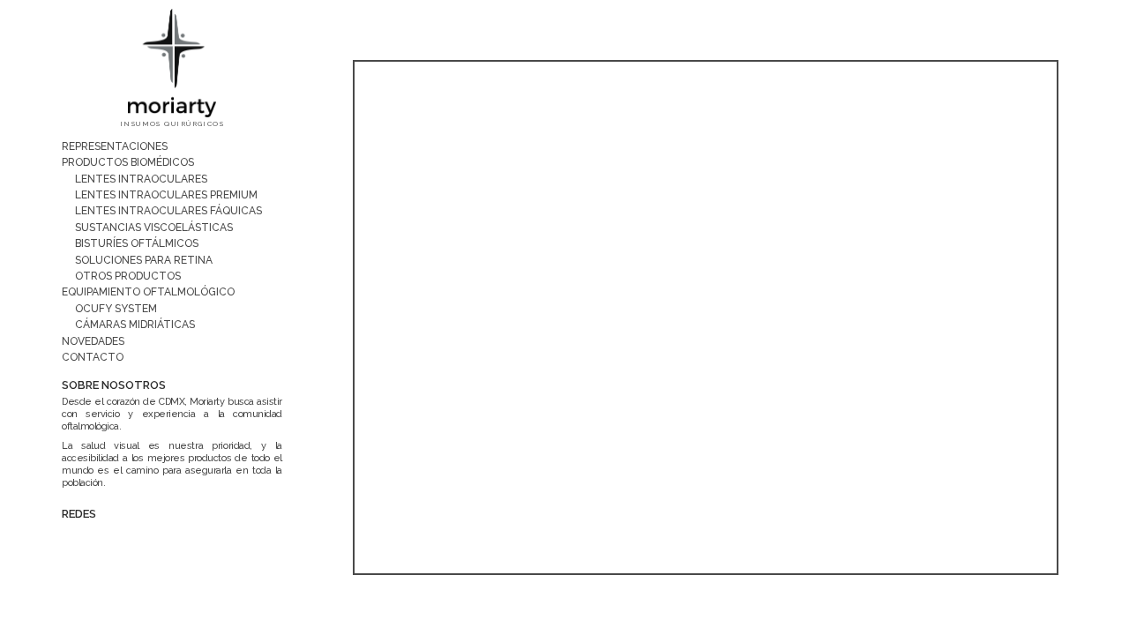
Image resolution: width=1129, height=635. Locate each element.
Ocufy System (116, 309)
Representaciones (115, 146)
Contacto (92, 357)
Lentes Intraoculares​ (141, 179)
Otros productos (128, 276)
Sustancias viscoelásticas (154, 227)
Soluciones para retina (144, 260)
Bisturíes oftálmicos (136, 243)
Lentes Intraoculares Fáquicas (168, 211)
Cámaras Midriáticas (135, 324)
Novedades (93, 341)
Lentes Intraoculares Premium (166, 195)
